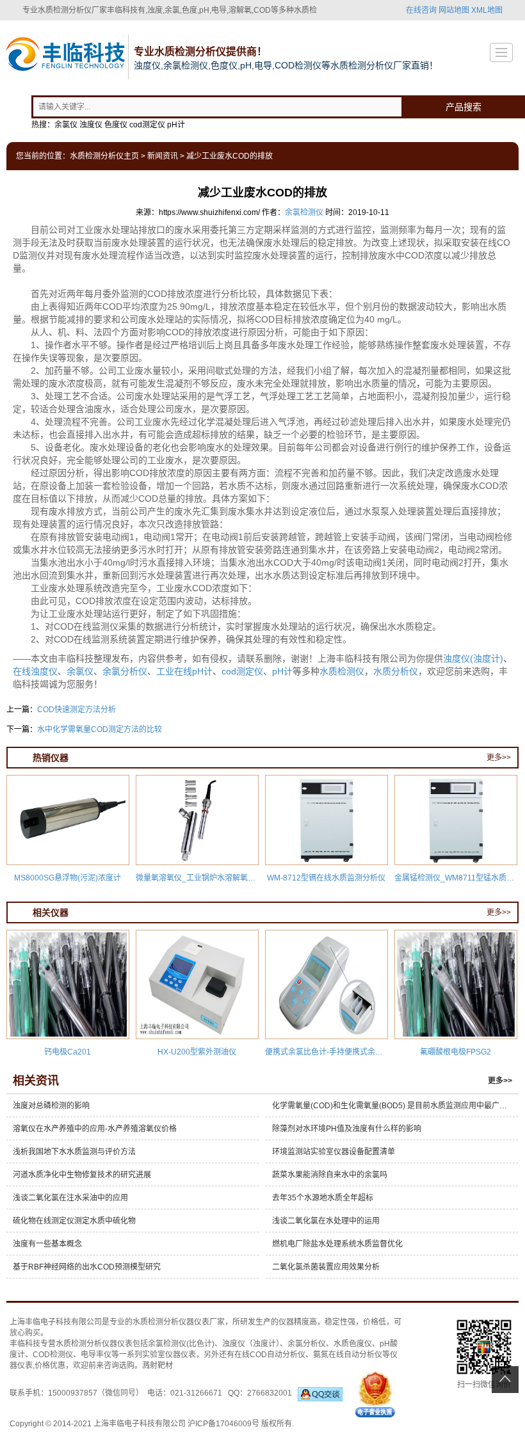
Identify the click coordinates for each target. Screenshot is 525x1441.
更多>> (499, 757)
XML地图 (487, 10)
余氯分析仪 (124, 671)
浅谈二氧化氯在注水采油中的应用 (70, 1197)
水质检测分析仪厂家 (72, 10)
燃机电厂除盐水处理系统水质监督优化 (337, 1243)
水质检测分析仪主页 (104, 156)
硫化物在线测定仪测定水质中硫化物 (74, 1220)
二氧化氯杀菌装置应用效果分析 (326, 1266)
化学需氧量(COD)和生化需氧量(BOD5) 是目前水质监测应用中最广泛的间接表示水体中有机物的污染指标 (395, 1105)
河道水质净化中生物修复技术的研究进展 (82, 1174)
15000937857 (72, 1393)
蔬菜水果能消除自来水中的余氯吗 (329, 1174)
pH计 (282, 671)
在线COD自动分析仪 (269, 1354)
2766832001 (272, 1393)
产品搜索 (463, 107)
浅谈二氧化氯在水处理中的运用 (326, 1220)
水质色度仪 (353, 1343)
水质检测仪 (341, 671)
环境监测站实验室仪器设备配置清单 (333, 1151)
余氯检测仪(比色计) (181, 1343)
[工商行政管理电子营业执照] (375, 1393)
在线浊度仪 (35, 671)
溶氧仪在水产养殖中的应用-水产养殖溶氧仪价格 (95, 1128)
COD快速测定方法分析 (76, 709)
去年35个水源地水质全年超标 (322, 1197)
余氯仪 (80, 671)
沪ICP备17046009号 (223, 1423)
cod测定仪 (242, 671)
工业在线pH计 (184, 671)
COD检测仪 (53, 1354)
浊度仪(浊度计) (473, 658)
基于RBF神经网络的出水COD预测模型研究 (87, 1266)
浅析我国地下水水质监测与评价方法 (74, 1151)
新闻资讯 (162, 156)
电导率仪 (96, 1354)
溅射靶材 (157, 1365)
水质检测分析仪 (159, 1322)
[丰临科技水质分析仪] (64, 55)
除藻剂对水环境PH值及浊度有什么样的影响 (346, 1128)
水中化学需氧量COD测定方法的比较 (99, 729)
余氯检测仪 (304, 212)
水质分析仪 (395, 671)
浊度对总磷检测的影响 (51, 1105)
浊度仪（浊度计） (251, 1343)
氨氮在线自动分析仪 (347, 1354)
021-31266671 (196, 1393)
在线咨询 (421, 10)
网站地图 (454, 10)
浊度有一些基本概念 (47, 1243)
